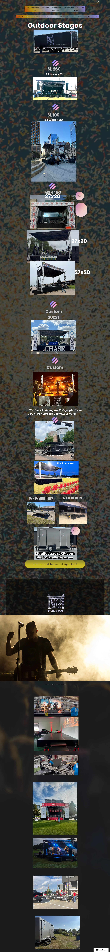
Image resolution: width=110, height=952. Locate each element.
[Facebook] (96, 2)
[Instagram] (98, 2)
